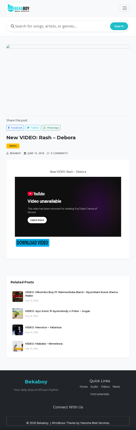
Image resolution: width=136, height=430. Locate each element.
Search (119, 26)
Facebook (16, 127)
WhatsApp (52, 127)
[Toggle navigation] (125, 8)
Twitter (34, 127)
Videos (105, 387)
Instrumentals (99, 394)
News (116, 387)
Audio (94, 387)
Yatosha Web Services (94, 423)
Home (84, 387)
